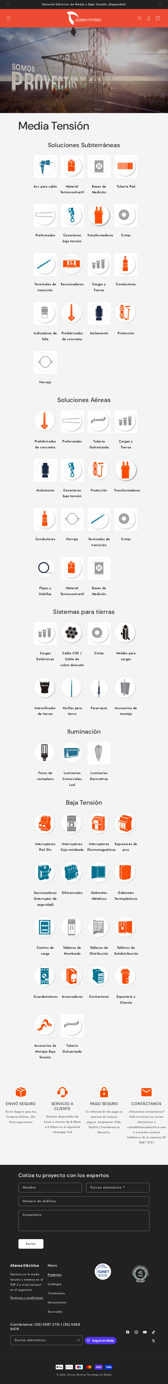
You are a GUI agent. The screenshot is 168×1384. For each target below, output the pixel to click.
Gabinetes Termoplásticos (126, 895)
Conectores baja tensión (72, 238)
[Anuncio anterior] (7, 4)
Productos (54, 1275)
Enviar (31, 1244)
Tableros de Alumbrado (72, 950)
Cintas (126, 235)
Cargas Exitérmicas (45, 656)
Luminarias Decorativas (99, 776)
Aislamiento (99, 333)
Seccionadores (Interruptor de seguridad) (45, 898)
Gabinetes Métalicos (99, 895)
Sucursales (55, 1312)
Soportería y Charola (125, 999)
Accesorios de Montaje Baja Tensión (45, 1051)
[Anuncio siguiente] (160, 4)
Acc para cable (45, 186)
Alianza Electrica (76, 1374)
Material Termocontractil (72, 189)
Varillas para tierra (72, 711)
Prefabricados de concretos (72, 336)
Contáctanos (56, 1293)
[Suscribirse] (77, 1340)
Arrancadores (72, 996)
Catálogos (54, 1284)
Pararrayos (99, 708)
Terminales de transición (45, 287)
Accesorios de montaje (126, 711)
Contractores (99, 996)
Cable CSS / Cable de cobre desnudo (72, 659)
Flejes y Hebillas (45, 591)
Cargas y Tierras (99, 287)
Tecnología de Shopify (99, 1374)
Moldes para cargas (126, 656)
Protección (126, 333)
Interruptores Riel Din (45, 847)
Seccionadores (72, 284)
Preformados (45, 235)
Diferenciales (72, 892)
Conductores (126, 284)
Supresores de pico (126, 847)
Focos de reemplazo (45, 776)
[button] (8, 18)
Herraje (45, 382)
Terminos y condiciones (26, 1298)
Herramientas (57, 1302)
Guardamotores (45, 996)
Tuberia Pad (126, 186)
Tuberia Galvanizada (99, 444)
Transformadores (99, 235)
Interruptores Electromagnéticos (99, 847)
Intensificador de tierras (45, 711)
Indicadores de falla (45, 336)
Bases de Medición (99, 189)
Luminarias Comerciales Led (72, 779)
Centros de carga (45, 950)
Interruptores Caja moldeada (72, 847)
